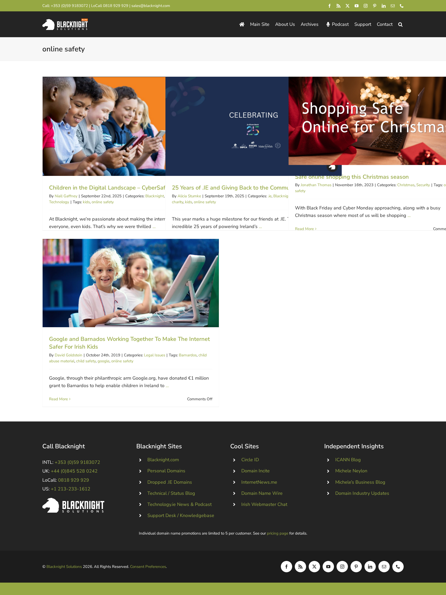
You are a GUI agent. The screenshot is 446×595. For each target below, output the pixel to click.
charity (177, 202)
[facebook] (329, 6)
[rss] (338, 6)
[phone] (402, 6)
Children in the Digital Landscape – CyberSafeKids (130, 126)
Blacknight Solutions (64, 566)
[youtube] (357, 6)
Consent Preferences (148, 566)
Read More (304, 228)
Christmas (406, 184)
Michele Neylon (351, 471)
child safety (86, 361)
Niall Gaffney (66, 196)
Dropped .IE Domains (169, 482)
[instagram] (366, 6)
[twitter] (347, 6)
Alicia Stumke (189, 196)
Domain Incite (255, 471)
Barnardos (188, 355)
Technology (59, 202)
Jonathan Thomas (316, 184)
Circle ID (250, 460)
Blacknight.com (163, 460)
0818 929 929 (115, 5)
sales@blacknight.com (150, 5)
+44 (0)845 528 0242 (74, 471)
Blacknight (154, 196)
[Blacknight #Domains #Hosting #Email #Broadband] (73, 500)
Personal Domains (166, 471)
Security (423, 184)
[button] (400, 24)
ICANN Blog (348, 460)
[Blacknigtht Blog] (241, 24)
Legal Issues (154, 355)
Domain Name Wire (262, 493)
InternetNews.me (259, 482)
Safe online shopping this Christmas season (376, 120)
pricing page (277, 533)
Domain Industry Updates (362, 493)
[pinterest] (375, 6)
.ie (270, 196)
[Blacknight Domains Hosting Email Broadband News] (65, 21)
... (154, 226)
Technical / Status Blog (171, 493)
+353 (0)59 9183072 (69, 5)
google (103, 361)
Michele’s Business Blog (360, 482)
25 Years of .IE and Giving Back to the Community (253, 126)
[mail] (393, 6)
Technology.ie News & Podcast (179, 504)
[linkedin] (384, 6)
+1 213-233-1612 (70, 489)
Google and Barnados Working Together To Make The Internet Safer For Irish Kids (130, 282)
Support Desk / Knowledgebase (180, 515)
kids (86, 202)
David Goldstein (68, 355)
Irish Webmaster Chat (264, 504)
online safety (103, 202)
